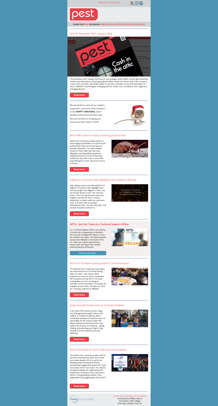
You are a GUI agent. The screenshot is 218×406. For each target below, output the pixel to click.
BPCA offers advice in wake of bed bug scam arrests (98, 135)
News (86, 24)
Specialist (140, 24)
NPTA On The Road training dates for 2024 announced (99, 263)
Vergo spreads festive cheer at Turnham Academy (97, 305)
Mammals (129, 24)
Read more (79, 95)
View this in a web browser (109, 2)
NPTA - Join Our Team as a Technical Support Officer (99, 224)
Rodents (104, 24)
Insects (113, 24)
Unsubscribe (118, 396)
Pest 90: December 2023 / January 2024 (91, 33)
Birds (121, 24)
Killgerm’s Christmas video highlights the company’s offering (103, 179)
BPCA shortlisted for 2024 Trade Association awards (98, 349)
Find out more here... (88, 253)
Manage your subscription (135, 396)
